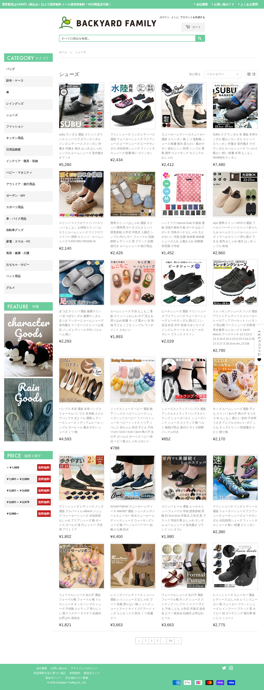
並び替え (195, 74)
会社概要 (202, 4)
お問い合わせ (59, 668)
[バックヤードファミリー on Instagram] (231, 668)
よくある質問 (249, 4)
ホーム (63, 52)
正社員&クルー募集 (76, 677)
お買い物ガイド (224, 4)
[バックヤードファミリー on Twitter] (224, 668)
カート (196, 27)
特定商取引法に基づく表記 (50, 673)
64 (170, 640)
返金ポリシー (53, 677)
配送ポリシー (92, 673)
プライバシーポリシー (84, 668)
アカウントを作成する (192, 17)
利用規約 (75, 673)
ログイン (165, 17)
